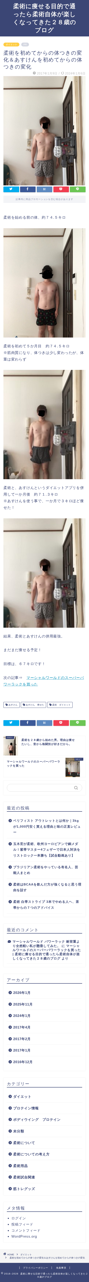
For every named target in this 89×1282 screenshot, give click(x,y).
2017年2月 (22, 1039)
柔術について (24, 1143)
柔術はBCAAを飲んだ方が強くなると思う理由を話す (47, 887)
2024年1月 (22, 1016)
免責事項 (61, 1268)
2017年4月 (22, 1027)
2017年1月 (22, 1050)
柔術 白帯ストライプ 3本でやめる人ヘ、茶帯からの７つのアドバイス (46, 904)
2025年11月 (23, 1004)
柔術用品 (20, 1166)
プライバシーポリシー (35, 1268)
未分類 (18, 1131)
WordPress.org (24, 1236)
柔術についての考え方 (31, 1154)
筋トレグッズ (24, 1189)
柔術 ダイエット (61, 705)
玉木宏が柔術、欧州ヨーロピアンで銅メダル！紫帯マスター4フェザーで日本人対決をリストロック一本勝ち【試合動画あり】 (46, 849)
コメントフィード (26, 1230)
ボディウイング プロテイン (37, 1119)
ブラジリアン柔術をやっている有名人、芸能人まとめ (45, 870)
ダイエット (11, 44)
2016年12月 (23, 1062)
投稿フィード (22, 1224)
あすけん (13, 705)
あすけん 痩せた (34, 705)
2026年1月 (22, 993)
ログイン (18, 1218)
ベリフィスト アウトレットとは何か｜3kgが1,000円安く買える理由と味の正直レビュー (47, 826)
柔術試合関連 (24, 1177)
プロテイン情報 (26, 1108)
